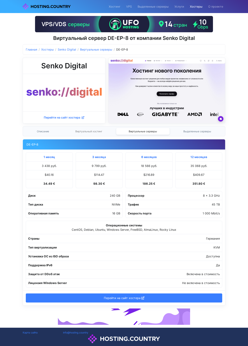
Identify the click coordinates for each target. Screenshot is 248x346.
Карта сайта (30, 332)
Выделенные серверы (153, 6)
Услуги (179, 6)
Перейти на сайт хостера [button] (122, 298)
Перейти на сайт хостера (62, 117)
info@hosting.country (75, 332)
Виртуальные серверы (96, 49)
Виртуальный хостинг (88, 131)
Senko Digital (67, 49)
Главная (31, 49)
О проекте (215, 6)
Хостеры (196, 6)
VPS (129, 6)
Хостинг (114, 6)
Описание (43, 131)
